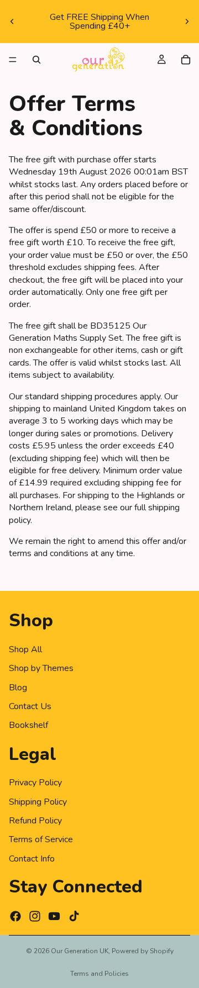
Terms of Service (41, 839)
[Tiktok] (74, 916)
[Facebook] (15, 916)
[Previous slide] (12, 21)
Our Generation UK (79, 951)
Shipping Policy (38, 801)
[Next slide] (187, 21)
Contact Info (32, 859)
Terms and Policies (99, 973)
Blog (18, 687)
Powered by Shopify (143, 951)
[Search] (36, 59)
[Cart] (186, 59)
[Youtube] (54, 916)
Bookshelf (28, 725)
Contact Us (30, 706)
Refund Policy (35, 821)
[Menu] (12, 59)
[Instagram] (34, 916)
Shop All (25, 649)
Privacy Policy (35, 782)
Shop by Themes (41, 668)
